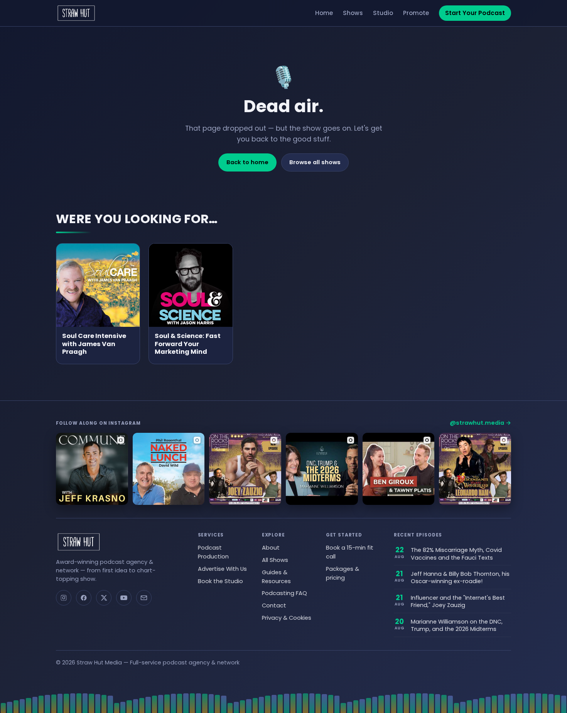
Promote (416, 13)
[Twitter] (103, 597)
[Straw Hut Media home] (76, 13)
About (271, 548)
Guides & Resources (276, 576)
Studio (383, 13)
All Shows (275, 560)
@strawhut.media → (480, 423)
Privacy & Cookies (286, 618)
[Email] (144, 597)
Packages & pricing (342, 573)
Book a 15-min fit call (349, 552)
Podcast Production (213, 552)
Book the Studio (220, 581)
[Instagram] (63, 597)
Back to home (247, 162)
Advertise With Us (222, 569)
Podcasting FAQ (284, 593)
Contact (274, 605)
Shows (353, 13)
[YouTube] (124, 597)
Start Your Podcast (475, 13)
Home (324, 13)
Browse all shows (315, 162)
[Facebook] (83, 597)
